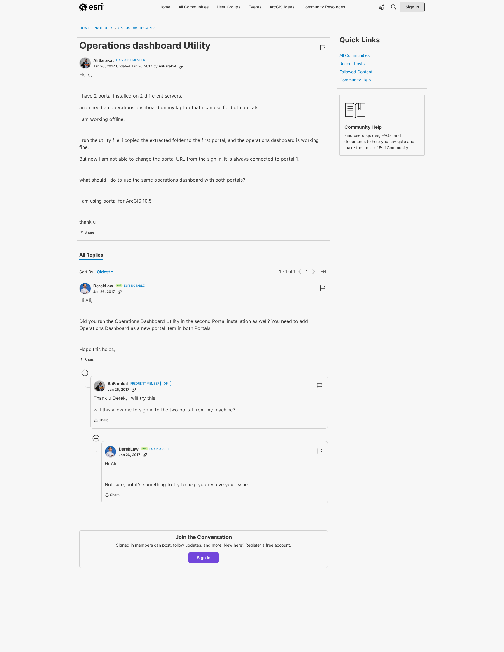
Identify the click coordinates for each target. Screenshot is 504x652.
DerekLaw (103, 285)
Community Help (355, 79)
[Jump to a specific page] (323, 271)
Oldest (104, 272)
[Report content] (322, 47)
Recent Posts (352, 63)
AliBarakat (103, 60)
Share (86, 233)
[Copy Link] (181, 66)
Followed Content (356, 71)
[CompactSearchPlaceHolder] (393, 7)
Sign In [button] (204, 557)
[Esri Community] (91, 7)
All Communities (355, 55)
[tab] (91, 255)
